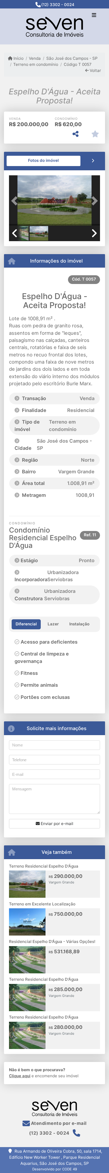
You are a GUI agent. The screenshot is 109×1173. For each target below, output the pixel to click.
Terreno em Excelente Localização (42, 903)
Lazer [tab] (53, 623)
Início (18, 58)
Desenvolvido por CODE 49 (54, 1169)
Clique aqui (19, 1075)
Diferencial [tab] (26, 623)
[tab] (43, 161)
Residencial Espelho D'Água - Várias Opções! (52, 941)
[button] (16, 201)
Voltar (95, 70)
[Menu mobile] (54, 27)
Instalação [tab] (79, 623)
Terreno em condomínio (35, 64)
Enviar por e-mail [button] (56, 823)
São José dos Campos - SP (71, 58)
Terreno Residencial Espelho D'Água (43, 866)
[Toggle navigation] (94, 16)
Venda (35, 58)
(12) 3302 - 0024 (57, 4)
